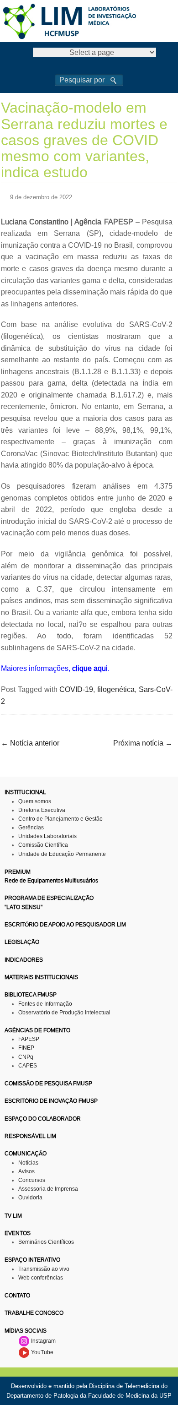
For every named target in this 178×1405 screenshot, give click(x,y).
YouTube (41, 1352)
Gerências (31, 827)
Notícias (28, 1163)
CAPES (27, 1065)
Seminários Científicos (46, 1242)
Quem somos (34, 801)
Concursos (31, 1180)
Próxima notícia (143, 743)
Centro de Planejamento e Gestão (60, 819)
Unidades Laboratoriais (47, 836)
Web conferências (40, 1277)
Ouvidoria (30, 1197)
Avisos (26, 1171)
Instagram (43, 1341)
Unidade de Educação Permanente (62, 854)
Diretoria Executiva (41, 810)
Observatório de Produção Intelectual (64, 1012)
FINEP (26, 1048)
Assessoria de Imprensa (48, 1189)
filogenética (116, 689)
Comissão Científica (43, 845)
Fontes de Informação (45, 1004)
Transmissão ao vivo (43, 1269)
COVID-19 (76, 689)
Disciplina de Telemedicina (124, 1386)
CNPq (25, 1057)
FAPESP (28, 1039)
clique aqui (90, 668)
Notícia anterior (30, 743)
